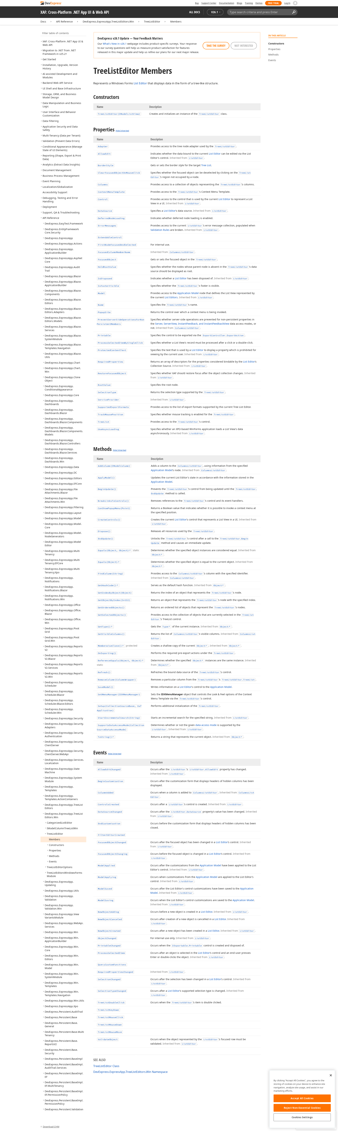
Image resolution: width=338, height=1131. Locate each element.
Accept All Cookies (302, 1098)
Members (175, 21)
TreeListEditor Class (106, 1066)
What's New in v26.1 (115, 43)
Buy (197, 3)
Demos (258, 3)
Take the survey (216, 46)
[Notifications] (295, 3)
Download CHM (51, 1126)
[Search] (294, 12)
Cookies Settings (302, 1117)
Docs (43, 21)
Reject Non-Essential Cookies (302, 1107)
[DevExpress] (51, 3)
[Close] (331, 1075)
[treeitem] (59, 52)
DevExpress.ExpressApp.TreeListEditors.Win (108, 21)
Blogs (239, 3)
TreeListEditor (152, 21)
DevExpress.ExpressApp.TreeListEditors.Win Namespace (130, 1072)
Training (249, 3)
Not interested (243, 46)
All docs (194, 12)
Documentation (226, 3)
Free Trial (273, 3)
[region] (302, 1099)
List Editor (140, 83)
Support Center (208, 3)
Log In (287, 3)
